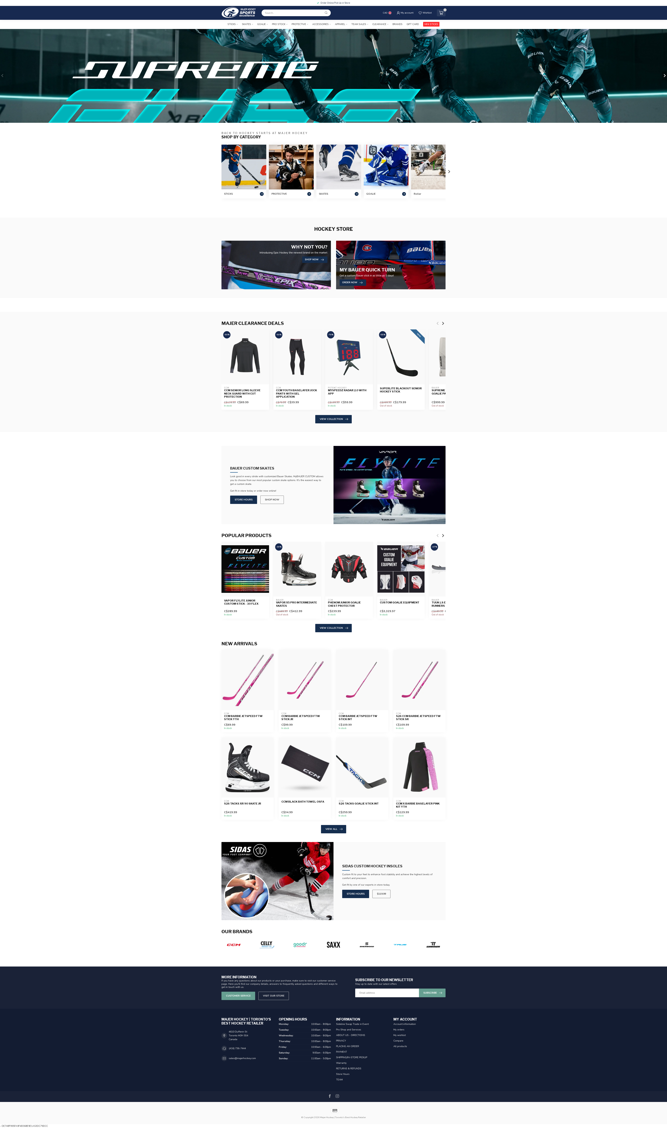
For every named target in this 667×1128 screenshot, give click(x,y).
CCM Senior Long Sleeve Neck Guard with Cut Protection (242, 394)
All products (400, 1046)
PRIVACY (341, 1040)
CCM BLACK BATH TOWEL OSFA (302, 801)
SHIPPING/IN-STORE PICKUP (351, 1057)
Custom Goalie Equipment (399, 602)
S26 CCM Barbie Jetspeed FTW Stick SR (418, 718)
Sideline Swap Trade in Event (352, 1024)
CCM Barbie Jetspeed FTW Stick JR (300, 718)
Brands (397, 24)
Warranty (341, 1063)
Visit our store (273, 995)
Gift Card (413, 24)
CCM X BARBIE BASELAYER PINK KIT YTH (418, 805)
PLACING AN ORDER (347, 1046)
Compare (398, 1040)
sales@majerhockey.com (242, 1058)
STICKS (232, 24)
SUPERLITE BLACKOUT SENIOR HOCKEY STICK (401, 390)
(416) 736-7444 (237, 1048)
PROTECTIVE (299, 24)
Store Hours (244, 499)
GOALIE (261, 24)
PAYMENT (341, 1052)
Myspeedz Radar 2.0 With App (347, 392)
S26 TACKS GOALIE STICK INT (359, 803)
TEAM (339, 1079)
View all (331, 829)
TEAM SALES (358, 24)
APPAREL (340, 24)
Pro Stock (278, 24)
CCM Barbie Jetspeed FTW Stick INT (358, 718)
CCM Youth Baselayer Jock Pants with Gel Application (296, 394)
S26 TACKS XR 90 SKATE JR (242, 803)
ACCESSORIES (320, 24)
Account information (404, 1024)
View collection (331, 419)
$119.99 (381, 893)
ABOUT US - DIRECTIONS (350, 1035)
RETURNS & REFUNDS (348, 1068)
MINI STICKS (431, 24)
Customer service (238, 995)
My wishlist (399, 1035)
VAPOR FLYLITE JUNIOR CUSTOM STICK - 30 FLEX (241, 602)
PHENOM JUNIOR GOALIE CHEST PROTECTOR (344, 604)
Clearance (379, 24)
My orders (398, 1029)
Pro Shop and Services (348, 1029)
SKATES (246, 24)
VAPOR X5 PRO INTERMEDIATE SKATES (296, 604)
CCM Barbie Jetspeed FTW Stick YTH (243, 718)
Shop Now (272, 499)
